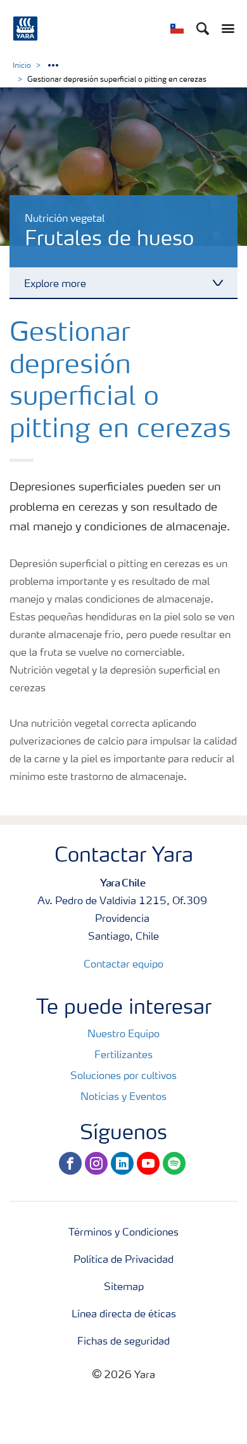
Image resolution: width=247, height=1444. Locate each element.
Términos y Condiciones (123, 1233)
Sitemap (124, 1287)
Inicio (22, 66)
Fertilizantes (123, 1056)
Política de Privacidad (123, 1260)
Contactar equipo (123, 965)
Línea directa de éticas (124, 1315)
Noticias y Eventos (123, 1097)
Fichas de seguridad (123, 1342)
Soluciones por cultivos (123, 1076)
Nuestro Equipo (123, 1035)
